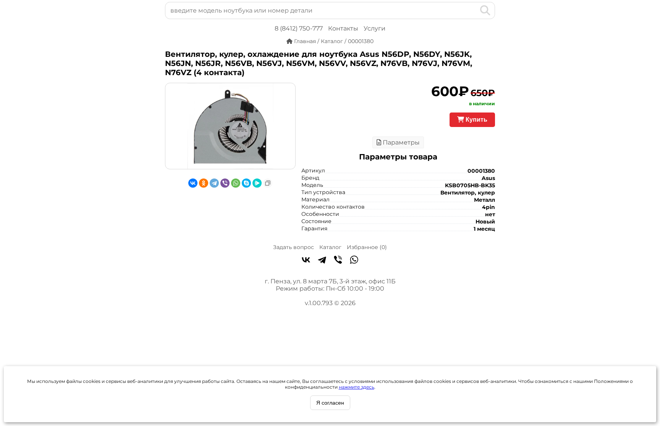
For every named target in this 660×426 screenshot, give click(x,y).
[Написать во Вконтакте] (306, 260)
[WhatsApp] (235, 183)
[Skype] (246, 183)
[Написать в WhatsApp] (354, 260)
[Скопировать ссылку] (267, 183)
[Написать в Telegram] (322, 260)
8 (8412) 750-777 (299, 28)
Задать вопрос (293, 247)
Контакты (343, 28)
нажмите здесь (356, 387)
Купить (475, 119)
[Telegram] (214, 183)
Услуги (374, 28)
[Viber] (225, 183)
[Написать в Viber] (338, 260)
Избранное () (367, 247)
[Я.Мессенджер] (257, 183)
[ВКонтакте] (192, 183)
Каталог (330, 247)
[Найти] (485, 10)
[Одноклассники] (203, 183)
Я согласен (330, 403)
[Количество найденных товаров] (473, 10)
